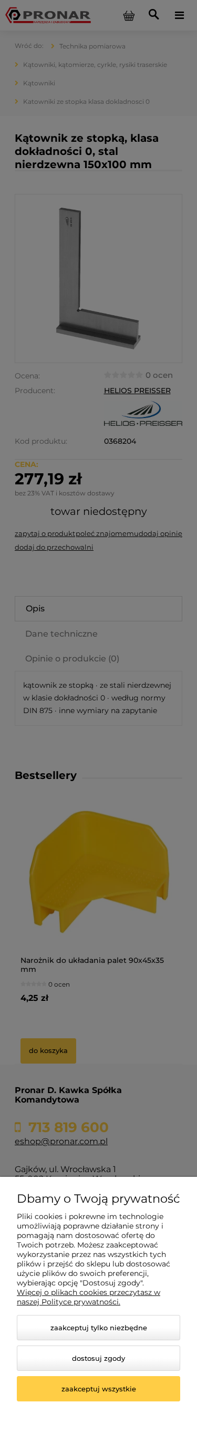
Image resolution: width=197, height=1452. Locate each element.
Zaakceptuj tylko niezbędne (98, 1327)
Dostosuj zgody (98, 1358)
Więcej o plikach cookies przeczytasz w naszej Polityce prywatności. (88, 1297)
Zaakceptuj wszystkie (98, 1389)
